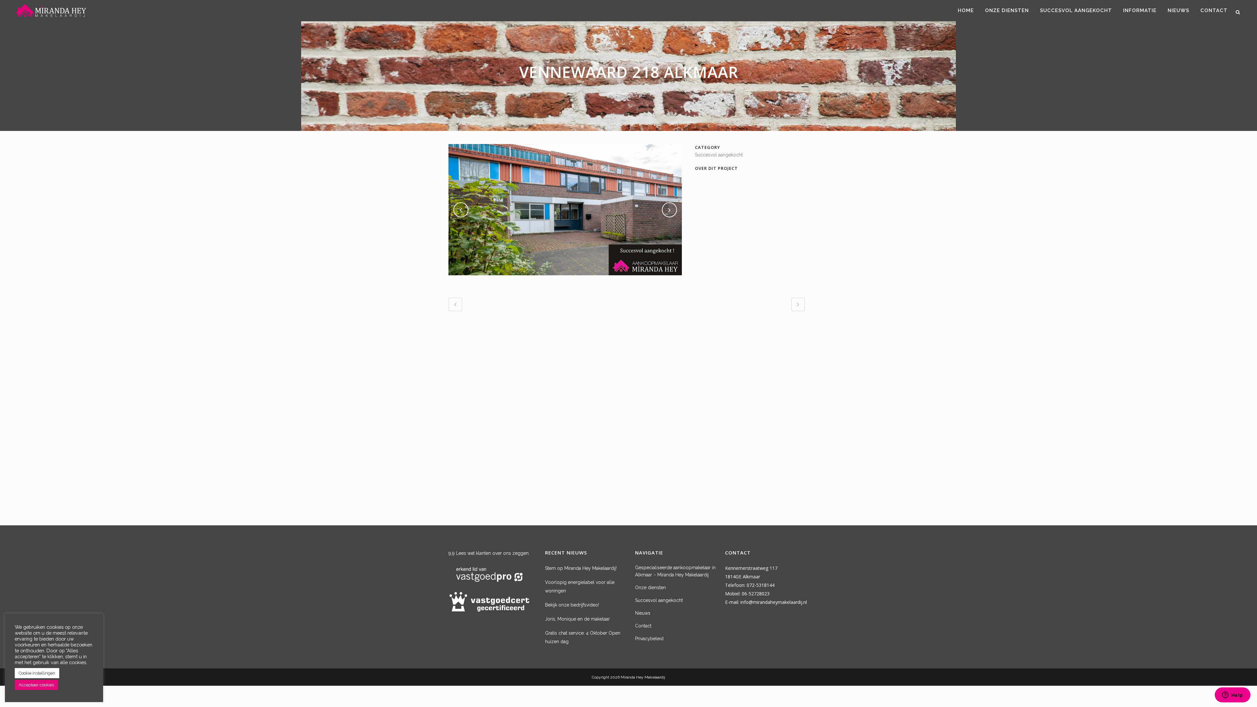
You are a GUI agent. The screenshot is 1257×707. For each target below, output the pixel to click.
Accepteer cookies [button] (36, 684)
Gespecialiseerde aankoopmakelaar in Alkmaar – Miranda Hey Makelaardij (675, 571)
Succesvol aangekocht (659, 600)
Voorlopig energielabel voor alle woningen (579, 586)
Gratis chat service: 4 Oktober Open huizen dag (582, 637)
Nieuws (642, 613)
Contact (643, 625)
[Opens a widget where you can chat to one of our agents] (1232, 695)
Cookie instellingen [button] (37, 673)
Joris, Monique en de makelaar (577, 619)
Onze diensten (650, 587)
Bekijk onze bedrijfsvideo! (572, 604)
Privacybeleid (649, 638)
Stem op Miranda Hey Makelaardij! (581, 568)
